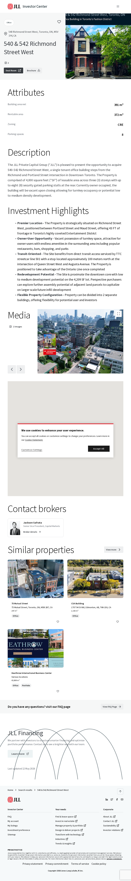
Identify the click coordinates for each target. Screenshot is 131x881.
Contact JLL (108, 821)
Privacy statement (33, 863)
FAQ (10, 816)
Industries (60, 839)
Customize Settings (31, 449)
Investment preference (19, 830)
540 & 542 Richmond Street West (53, 790)
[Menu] (117, 6)
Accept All (98, 448)
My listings (13, 825)
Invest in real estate (64, 821)
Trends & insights (63, 843)
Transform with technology (68, 834)
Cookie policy (99, 863)
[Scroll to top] (120, 791)
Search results (25, 790)
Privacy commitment (57, 863)
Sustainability (109, 825)
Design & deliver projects (67, 830)
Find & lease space (64, 816)
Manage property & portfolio (69, 825)
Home (10, 790)
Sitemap (12, 834)
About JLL (107, 816)
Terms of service (80, 863)
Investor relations (111, 830)
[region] (65, 440)
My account (13, 821)
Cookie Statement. (34, 439)
